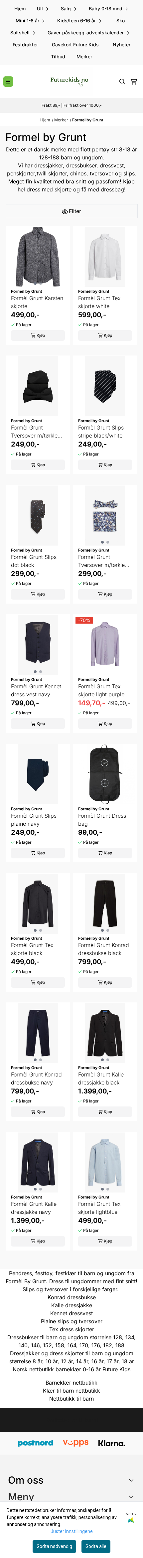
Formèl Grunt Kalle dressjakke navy (34, 1208)
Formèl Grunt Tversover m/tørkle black (34, 432)
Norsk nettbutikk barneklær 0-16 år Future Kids (71, 1369)
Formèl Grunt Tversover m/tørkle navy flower (101, 561)
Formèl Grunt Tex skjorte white (99, 302)
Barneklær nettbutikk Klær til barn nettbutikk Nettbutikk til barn (71, 1390)
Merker (84, 56)
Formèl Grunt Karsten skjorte (37, 302)
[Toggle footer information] (132, 1480)
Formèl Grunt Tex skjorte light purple (101, 690)
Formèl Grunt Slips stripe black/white (101, 431)
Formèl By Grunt (26, 1281)
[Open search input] (122, 82)
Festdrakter (25, 44)
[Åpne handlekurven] (134, 81)
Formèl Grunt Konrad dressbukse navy (36, 1078)
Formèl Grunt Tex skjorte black (32, 949)
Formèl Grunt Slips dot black (34, 561)
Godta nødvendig (54, 1546)
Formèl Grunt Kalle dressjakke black (101, 1078)
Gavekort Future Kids (75, 44)
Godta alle (95, 1546)
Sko (120, 20)
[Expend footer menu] (132, 1497)
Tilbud (58, 56)
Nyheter (121, 44)
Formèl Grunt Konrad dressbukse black (103, 949)
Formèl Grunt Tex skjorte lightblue (99, 1208)
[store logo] (71, 81)
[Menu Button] (8, 81)
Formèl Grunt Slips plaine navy (34, 819)
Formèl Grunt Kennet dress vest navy (36, 690)
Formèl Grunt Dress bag (102, 819)
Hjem (45, 119)
